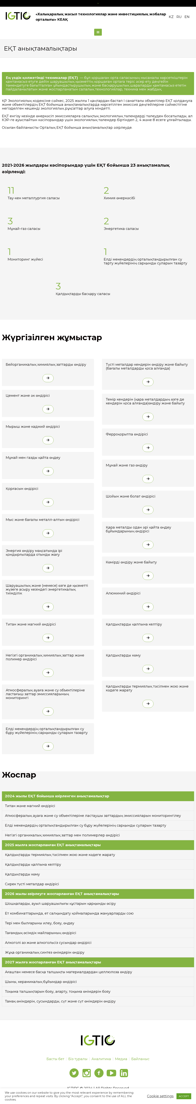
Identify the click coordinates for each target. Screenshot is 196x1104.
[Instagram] (86, 1073)
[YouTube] (111, 1073)
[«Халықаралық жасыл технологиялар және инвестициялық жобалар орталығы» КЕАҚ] (98, 1040)
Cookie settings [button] (160, 1096)
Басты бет (55, 1059)
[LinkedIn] (124, 1073)
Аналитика (101, 1059)
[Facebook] (99, 1073)
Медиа (121, 1059)
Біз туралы (77, 1059)
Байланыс (140, 1059)
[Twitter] (74, 1073)
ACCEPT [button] (184, 1096)
